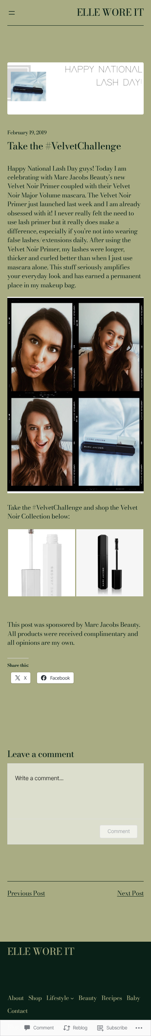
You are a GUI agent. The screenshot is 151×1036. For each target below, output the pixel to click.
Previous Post (26, 893)
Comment (118, 831)
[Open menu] (11, 12)
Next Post (130, 893)
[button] (41, 562)
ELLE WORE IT (110, 13)
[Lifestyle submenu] (72, 998)
